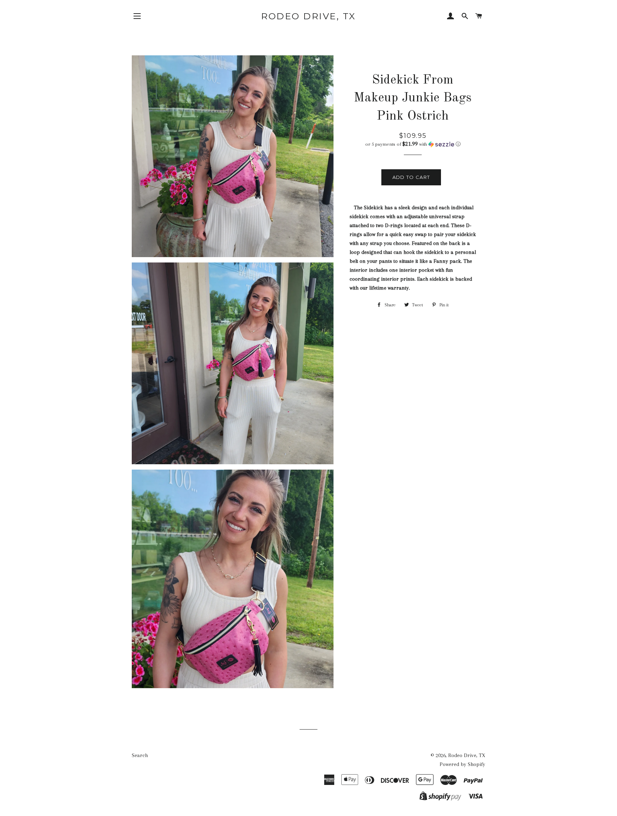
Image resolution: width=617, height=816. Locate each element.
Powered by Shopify (462, 764)
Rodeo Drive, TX (308, 16)
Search (140, 755)
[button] (413, 144)
